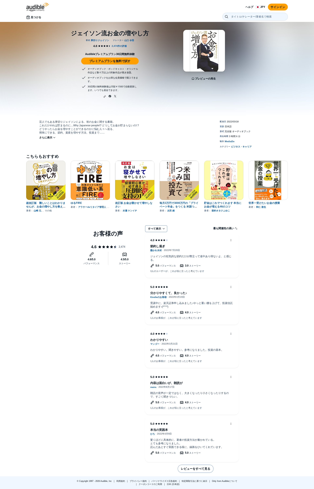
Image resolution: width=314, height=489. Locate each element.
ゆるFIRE (76, 203)
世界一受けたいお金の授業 (264, 203)
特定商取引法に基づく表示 (195, 481)
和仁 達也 (261, 207)
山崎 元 (37, 210)
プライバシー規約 (138, 481)
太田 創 (171, 210)
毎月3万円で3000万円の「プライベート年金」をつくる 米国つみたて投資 (179, 207)
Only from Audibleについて (224, 481)
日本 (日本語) (173, 484)
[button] (104, 96)
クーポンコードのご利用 (151, 484)
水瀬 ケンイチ (130, 210)
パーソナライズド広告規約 (164, 481)
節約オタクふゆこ (221, 210)
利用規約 (121, 481)
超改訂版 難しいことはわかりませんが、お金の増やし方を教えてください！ (45, 207)
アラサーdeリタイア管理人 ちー (94, 207)
